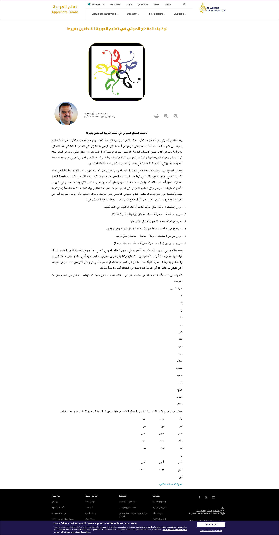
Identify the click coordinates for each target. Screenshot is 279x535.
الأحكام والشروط (58, 507)
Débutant (132, 14)
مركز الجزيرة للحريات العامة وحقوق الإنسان (133, 515)
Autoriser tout (211, 524)
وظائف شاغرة (90, 513)
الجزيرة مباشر (158, 513)
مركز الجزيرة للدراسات (127, 502)
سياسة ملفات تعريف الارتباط (63, 519)
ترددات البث (90, 519)
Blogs (129, 4)
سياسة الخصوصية (59, 513)
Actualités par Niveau (104, 14)
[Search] (184, 4)
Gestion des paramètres (211, 530)
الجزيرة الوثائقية (159, 519)
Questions (143, 4)
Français (96, 4)
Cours (168, 4)
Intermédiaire (156, 14)
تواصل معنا (90, 502)
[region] (139, 528)
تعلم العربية (65, 9)
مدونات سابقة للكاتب (170, 484)
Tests (156, 4)
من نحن (55, 502)
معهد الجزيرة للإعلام (127, 507)
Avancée (179, 14)
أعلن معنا (89, 507)
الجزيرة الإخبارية (159, 502)
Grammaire (115, 4)
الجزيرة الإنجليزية (160, 507)
